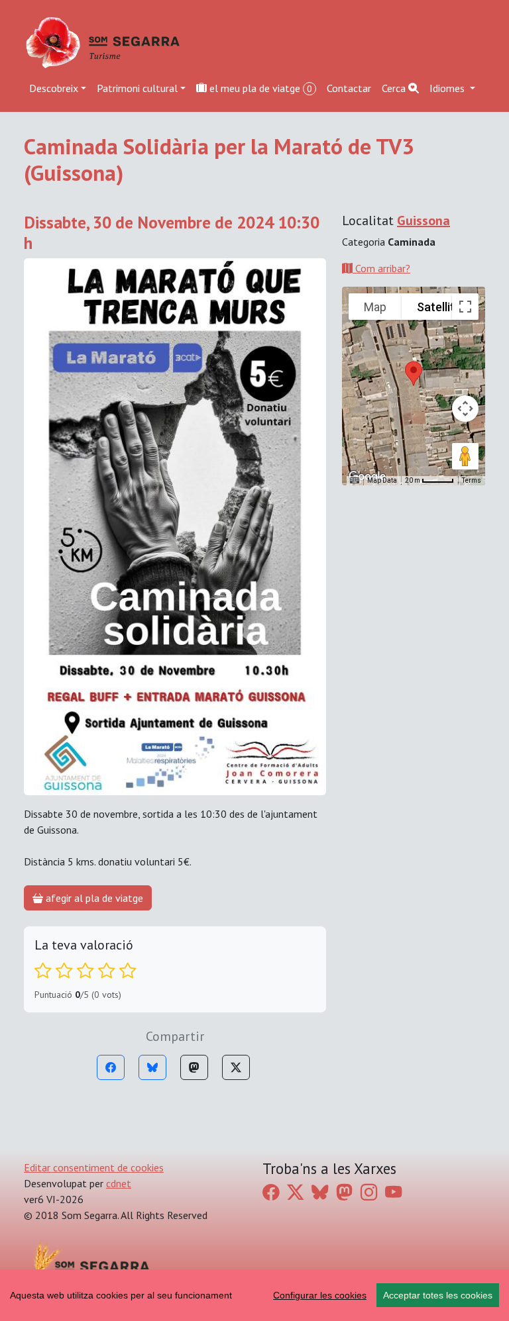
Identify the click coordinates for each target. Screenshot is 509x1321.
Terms (471, 480)
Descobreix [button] (53, 88)
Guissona (423, 220)
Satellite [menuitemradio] (439, 307)
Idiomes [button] (448, 88)
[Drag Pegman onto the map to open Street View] (465, 456)
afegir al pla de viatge (93, 898)
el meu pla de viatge (259, 88)
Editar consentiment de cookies (94, 1167)
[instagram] (369, 1192)
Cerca (395, 88)
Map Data (382, 480)
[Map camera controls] (465, 408)
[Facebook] (111, 1067)
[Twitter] (236, 1067)
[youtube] (393, 1192)
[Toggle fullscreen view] (465, 306)
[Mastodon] (194, 1067)
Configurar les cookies (320, 1295)
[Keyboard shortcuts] (354, 480)
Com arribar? (381, 268)
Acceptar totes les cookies (437, 1295)
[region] (254, 1295)
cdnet (118, 1183)
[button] (413, 373)
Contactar (349, 88)
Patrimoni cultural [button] (137, 88)
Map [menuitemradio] (375, 307)
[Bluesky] (152, 1067)
